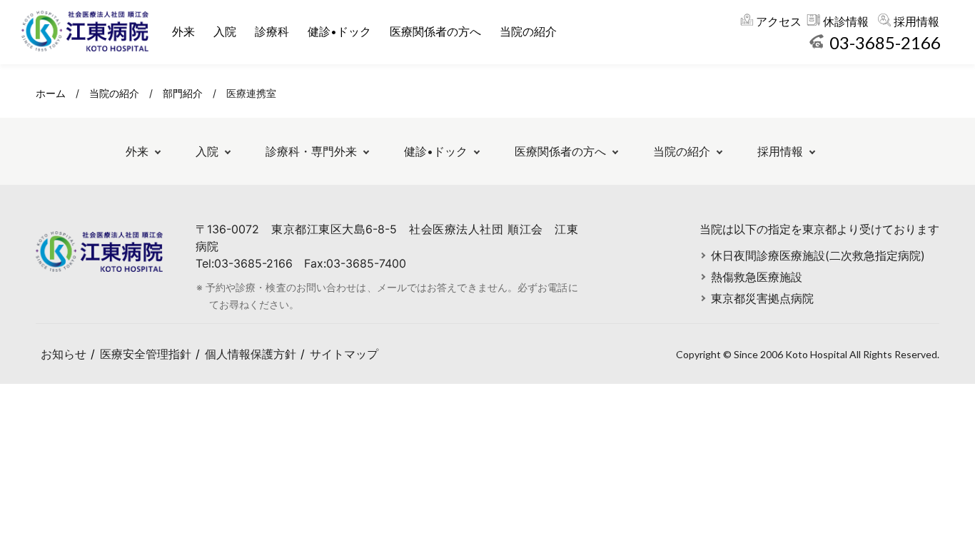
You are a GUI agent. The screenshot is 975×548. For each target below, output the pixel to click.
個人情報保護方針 (250, 354)
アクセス (779, 21)
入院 (224, 31)
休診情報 (846, 21)
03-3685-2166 (885, 42)
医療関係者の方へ (435, 31)
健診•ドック (339, 31)
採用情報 (916, 21)
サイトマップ (344, 354)
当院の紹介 (528, 31)
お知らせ (63, 354)
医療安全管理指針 (145, 354)
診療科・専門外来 (311, 151)
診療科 (272, 31)
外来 (183, 31)
